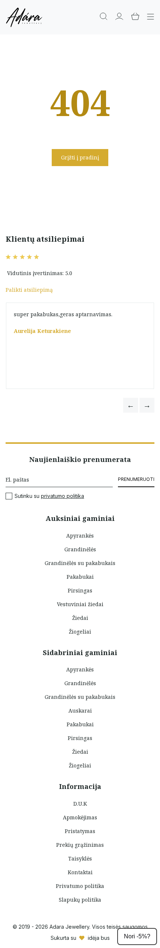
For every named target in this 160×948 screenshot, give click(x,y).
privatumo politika (62, 496)
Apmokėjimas (80, 817)
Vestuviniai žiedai (80, 604)
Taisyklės (80, 858)
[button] (130, 405)
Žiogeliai (80, 631)
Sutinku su (49, 496)
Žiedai (80, 617)
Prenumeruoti (136, 479)
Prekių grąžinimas (80, 844)
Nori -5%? (137, 936)
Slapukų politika (80, 899)
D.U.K (80, 803)
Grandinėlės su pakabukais (80, 563)
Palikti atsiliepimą (29, 289)
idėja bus (99, 938)
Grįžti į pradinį (80, 157)
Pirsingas (80, 590)
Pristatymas (80, 831)
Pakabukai (80, 576)
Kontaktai (80, 872)
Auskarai (80, 710)
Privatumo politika (80, 885)
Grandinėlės (80, 549)
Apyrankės (80, 535)
